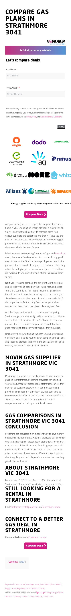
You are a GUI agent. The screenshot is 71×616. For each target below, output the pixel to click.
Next (61, 126)
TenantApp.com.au (51, 507)
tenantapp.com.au (32, 584)
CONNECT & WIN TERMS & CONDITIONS (37, 597)
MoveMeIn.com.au (37, 537)
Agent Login (40, 592)
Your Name (11, 70)
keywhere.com (22, 588)
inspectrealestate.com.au (15, 584)
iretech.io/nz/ (56, 584)
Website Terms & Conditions (51, 117)
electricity (60, 253)
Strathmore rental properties (24, 507)
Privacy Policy (31, 117)
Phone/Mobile (12, 88)
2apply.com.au (10, 588)
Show (22, 562)
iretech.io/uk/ (45, 584)
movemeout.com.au (36, 588)
